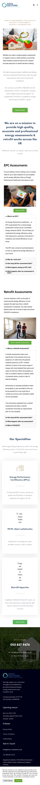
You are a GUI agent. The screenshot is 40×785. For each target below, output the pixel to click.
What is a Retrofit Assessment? (18, 348)
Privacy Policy (7, 729)
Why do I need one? (14, 259)
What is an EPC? (13, 216)
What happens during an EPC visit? (19, 267)
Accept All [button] (18, 780)
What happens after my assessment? (20, 421)
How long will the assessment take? (19, 263)
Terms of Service (8, 734)
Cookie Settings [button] (8, 780)
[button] (20, 216)
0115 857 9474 (20, 645)
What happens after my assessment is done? (20, 272)
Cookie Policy (7, 739)
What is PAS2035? (13, 425)
